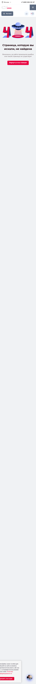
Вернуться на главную (18, 63)
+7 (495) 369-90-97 (28, 2)
